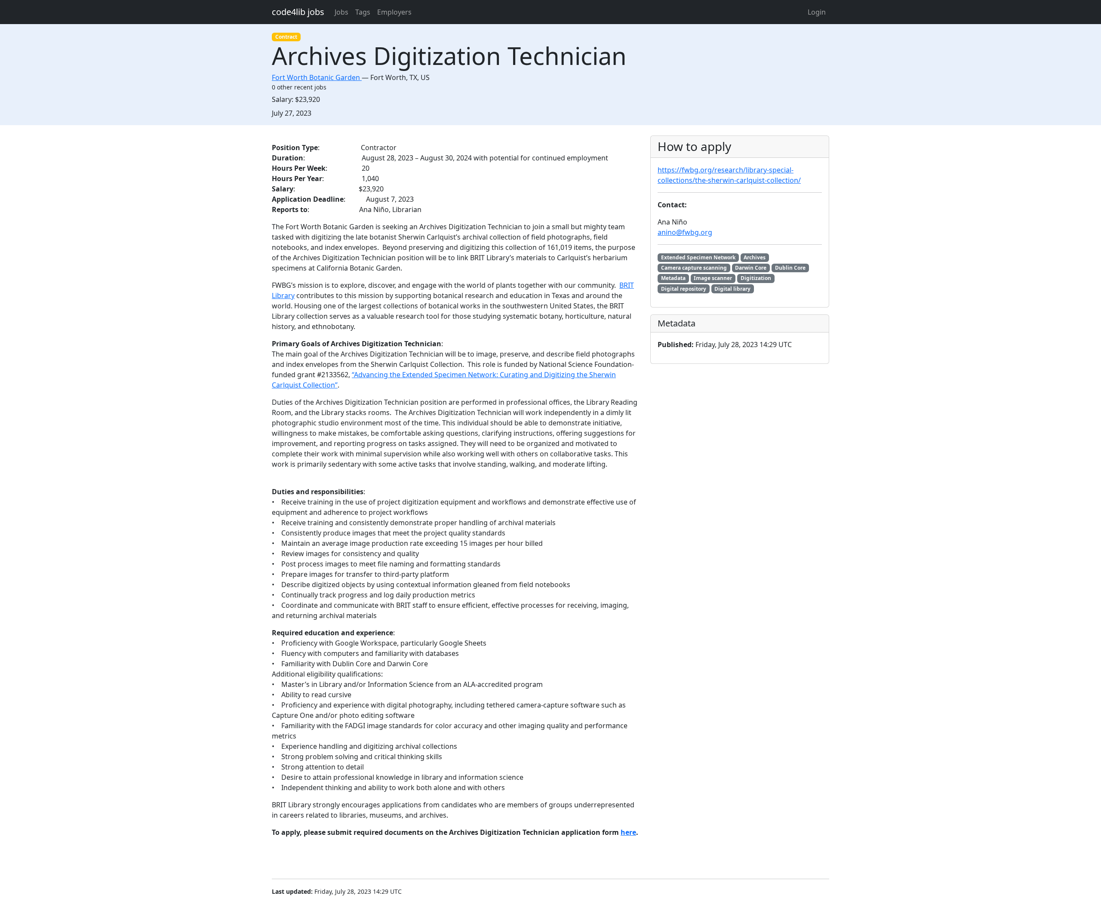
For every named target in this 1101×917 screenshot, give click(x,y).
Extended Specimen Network (698, 257)
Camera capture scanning (694, 267)
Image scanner (713, 278)
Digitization (756, 278)
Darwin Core (750, 267)
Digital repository (683, 288)
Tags (362, 12)
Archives (755, 257)
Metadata (673, 278)
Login (817, 12)
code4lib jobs (298, 12)
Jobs (341, 12)
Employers (394, 12)
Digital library (732, 288)
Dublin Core (790, 267)
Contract (286, 36)
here (628, 832)
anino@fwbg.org (685, 232)
